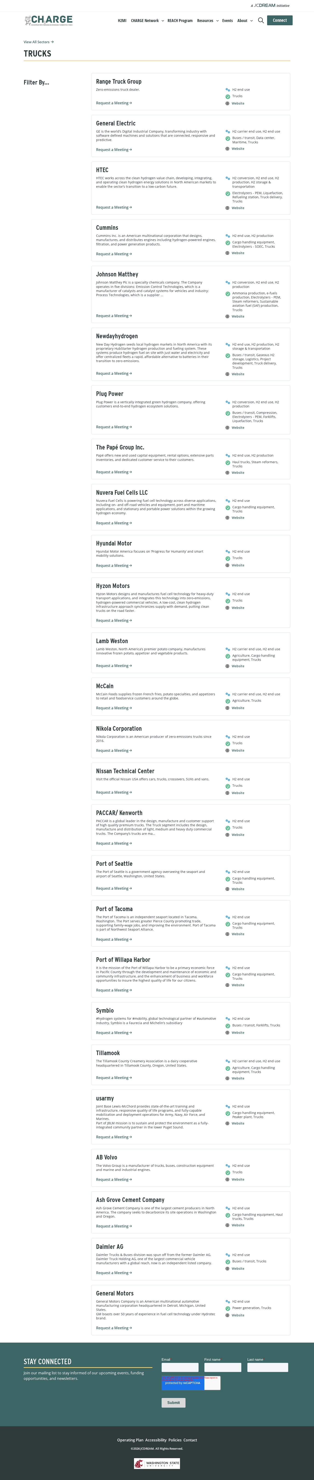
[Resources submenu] (217, 20)
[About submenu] (251, 20)
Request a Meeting (112, 102)
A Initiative (270, 5)
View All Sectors (36, 42)
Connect (280, 20)
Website (238, 103)
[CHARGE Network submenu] (162, 20)
